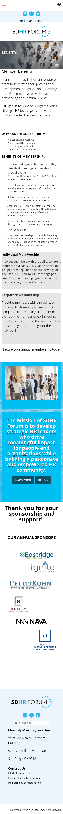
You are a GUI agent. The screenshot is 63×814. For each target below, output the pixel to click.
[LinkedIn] (38, 13)
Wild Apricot (30, 809)
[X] (31, 13)
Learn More (23, 479)
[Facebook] (25, 13)
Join (21, 20)
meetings (32, 265)
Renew (29, 20)
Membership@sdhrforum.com (24, 782)
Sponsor (39, 20)
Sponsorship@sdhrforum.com (24, 777)
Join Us (43, 479)
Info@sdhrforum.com (19, 773)
